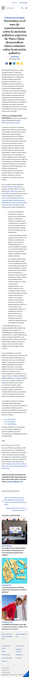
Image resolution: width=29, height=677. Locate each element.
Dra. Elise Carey (13, 191)
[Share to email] (18, 63)
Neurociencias (19, 646)
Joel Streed (14, 57)
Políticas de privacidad (5, 670)
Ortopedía (18, 658)
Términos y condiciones (5, 667)
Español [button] (14, 2)
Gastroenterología (7, 658)
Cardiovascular (6, 654)
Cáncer (4, 651)
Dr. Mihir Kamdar (9, 193)
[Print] (21, 63)
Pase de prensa (23, 2)
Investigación (19, 654)
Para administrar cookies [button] (6, 672)
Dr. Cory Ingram (10, 422)
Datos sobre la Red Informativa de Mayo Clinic (7, 636)
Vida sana (4, 661)
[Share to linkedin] (14, 63)
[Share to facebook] (6, 63)
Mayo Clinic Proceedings (12, 187)
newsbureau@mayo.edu (14, 482)
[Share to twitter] (10, 63)
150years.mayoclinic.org (14, 464)
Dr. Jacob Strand (10, 424)
